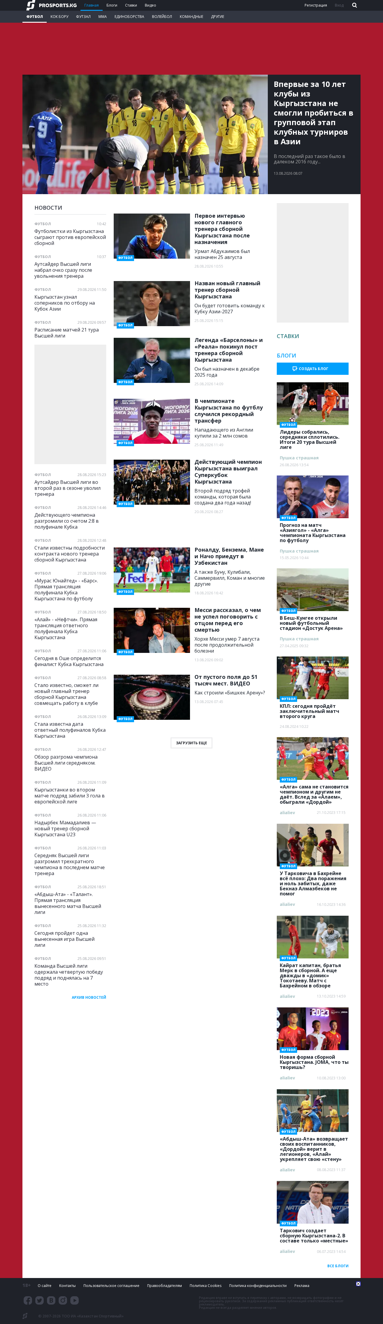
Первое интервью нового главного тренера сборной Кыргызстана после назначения (222, 228)
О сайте (44, 1285)
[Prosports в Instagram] (63, 1300)
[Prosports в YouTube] (74, 1300)
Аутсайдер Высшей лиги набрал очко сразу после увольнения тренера (63, 270)
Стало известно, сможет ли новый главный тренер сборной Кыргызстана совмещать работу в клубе (66, 694)
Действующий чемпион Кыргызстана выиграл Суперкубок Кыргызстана (228, 471)
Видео (150, 5)
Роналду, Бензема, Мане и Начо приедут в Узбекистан (229, 556)
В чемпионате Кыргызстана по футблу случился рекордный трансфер (228, 411)
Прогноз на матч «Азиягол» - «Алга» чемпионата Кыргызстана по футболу (313, 531)
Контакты (67, 1285)
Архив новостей (89, 997)
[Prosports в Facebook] (28, 1300)
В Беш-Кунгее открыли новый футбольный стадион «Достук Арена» (311, 621)
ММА (102, 16)
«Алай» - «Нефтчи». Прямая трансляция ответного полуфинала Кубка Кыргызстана (65, 628)
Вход (339, 5)
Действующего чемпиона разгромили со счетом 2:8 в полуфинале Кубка (66, 521)
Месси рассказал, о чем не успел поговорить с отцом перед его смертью (227, 620)
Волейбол (162, 16)
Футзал (83, 16)
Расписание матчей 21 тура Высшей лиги (66, 332)
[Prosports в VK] (51, 1300)
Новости (48, 207)
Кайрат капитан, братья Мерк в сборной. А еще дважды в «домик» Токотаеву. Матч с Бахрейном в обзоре (310, 973)
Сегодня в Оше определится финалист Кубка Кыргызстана (69, 661)
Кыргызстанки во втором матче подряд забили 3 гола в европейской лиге (69, 795)
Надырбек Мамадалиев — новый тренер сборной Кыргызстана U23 (65, 828)
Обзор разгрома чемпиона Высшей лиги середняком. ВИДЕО (66, 763)
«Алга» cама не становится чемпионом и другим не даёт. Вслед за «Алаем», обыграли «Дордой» (314, 792)
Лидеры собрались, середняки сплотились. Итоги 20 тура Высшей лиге (309, 437)
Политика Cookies (205, 1285)
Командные (191, 16)
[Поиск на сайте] (354, 5)
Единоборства (129, 16)
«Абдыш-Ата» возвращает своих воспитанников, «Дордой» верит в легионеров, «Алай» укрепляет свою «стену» (314, 1147)
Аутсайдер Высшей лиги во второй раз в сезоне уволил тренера (67, 488)
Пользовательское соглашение (111, 1285)
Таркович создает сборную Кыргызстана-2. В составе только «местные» (314, 1234)
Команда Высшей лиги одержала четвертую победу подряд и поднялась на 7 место (68, 975)
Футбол (34, 16)
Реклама (301, 1285)
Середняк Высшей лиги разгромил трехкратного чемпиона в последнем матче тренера (69, 864)
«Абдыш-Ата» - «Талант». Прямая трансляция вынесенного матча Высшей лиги (67, 903)
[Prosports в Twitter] (39, 1300)
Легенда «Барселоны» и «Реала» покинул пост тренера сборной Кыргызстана (228, 350)
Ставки (131, 5)
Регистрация (316, 5)
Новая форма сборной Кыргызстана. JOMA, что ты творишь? (314, 1060)
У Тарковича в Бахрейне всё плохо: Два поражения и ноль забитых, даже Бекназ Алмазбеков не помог (313, 881)
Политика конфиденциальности (258, 1285)
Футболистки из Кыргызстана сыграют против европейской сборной (70, 237)
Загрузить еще (191, 742)
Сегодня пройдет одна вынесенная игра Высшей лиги (64, 939)
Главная (91, 5)
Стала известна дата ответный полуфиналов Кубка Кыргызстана (70, 730)
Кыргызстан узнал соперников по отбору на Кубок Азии (64, 303)
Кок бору (59, 16)
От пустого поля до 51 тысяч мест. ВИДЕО (225, 680)
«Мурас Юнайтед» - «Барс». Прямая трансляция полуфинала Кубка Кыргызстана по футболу (66, 589)
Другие (217, 16)
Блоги (112, 5)
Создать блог (313, 368)
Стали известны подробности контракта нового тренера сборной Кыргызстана (69, 553)
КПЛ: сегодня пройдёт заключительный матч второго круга (309, 709)
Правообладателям (164, 1285)
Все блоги (338, 1265)
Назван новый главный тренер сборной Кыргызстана (227, 290)
